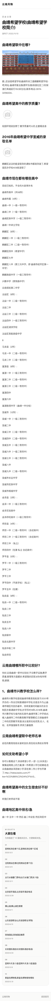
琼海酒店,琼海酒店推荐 (14, 935)
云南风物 (7, 4)
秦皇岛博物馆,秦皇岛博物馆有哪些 (19, 978)
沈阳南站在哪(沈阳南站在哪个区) (19, 863)
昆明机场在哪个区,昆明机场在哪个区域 (21, 849)
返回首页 (45, 996)
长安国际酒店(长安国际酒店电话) (19, 949)
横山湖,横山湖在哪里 (14, 906)
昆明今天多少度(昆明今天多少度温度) (21, 963)
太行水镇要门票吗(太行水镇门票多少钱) (21, 877)
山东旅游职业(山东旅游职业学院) (19, 920)
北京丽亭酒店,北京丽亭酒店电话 (18, 892)
